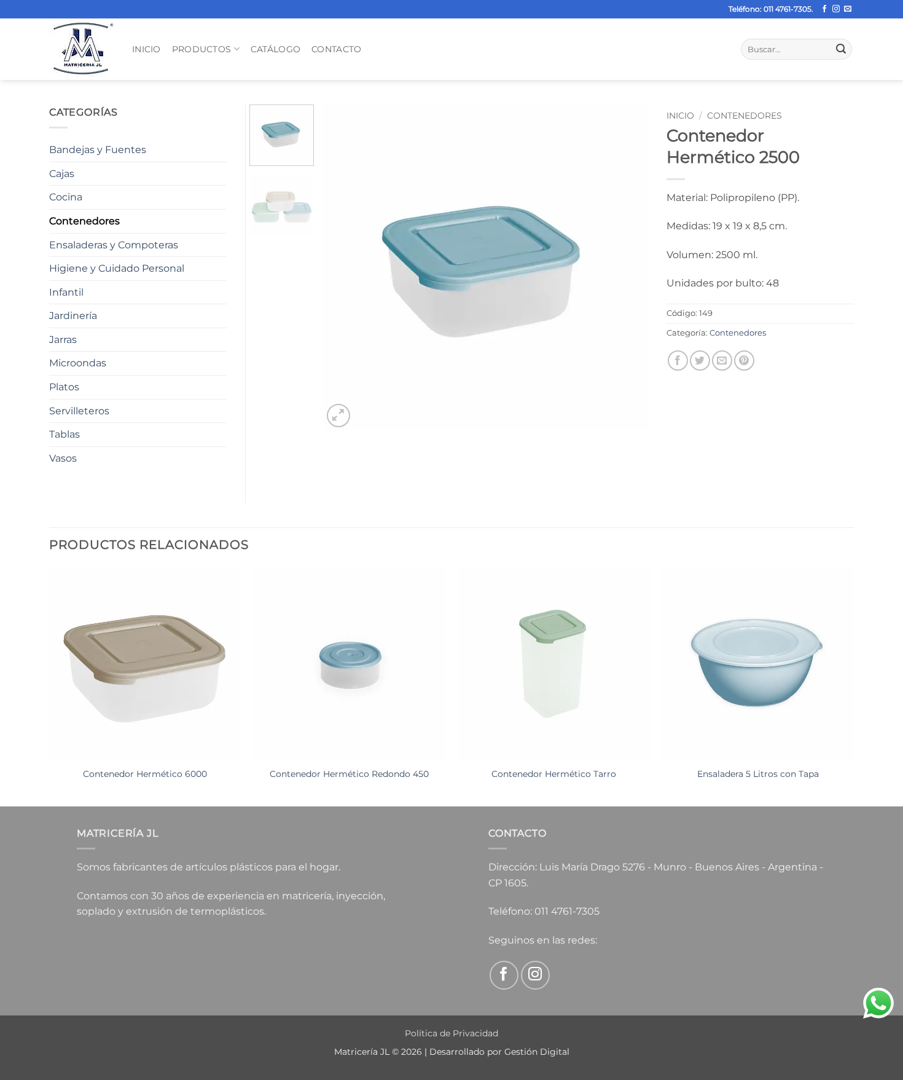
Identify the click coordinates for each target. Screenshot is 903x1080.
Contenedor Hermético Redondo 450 (349, 773)
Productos (202, 49)
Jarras (63, 339)
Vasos (63, 458)
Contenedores (744, 115)
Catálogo (275, 49)
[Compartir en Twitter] (700, 360)
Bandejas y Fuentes (97, 150)
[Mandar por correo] (722, 360)
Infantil (66, 292)
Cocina (65, 197)
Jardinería (73, 315)
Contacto (336, 49)
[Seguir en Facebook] (824, 9)
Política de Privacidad (451, 1033)
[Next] (626, 267)
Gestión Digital (536, 1051)
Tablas (64, 434)
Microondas (77, 363)
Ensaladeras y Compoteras (113, 245)
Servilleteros (79, 411)
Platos (64, 387)
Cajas (61, 173)
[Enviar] (841, 49)
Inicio (146, 49)
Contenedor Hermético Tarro (553, 773)
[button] (339, 416)
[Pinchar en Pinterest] (744, 360)
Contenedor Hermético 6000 (145, 773)
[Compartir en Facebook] (678, 360)
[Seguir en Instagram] (836, 9)
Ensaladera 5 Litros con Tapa (758, 773)
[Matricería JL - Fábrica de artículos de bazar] (81, 49)
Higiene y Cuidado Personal (116, 268)
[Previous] (345, 267)
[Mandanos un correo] (847, 9)
